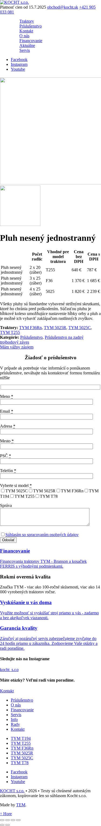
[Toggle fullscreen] (13, 820)
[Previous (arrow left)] (2, 825)
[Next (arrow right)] (7, 825)
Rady (15, 724)
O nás (24, 35)
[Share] (7, 820)
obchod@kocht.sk (62, 7)
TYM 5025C (79, 327)
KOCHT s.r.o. (12, 790)
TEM (20, 804)
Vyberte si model (16, 485)
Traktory (26, 21)
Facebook (19, 59)
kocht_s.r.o (9, 669)
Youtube (18, 69)
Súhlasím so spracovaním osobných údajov (42, 534)
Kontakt (26, 31)
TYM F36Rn (30, 327)
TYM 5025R (55, 327)
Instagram (19, 64)
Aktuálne (27, 45)
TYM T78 (20, 762)
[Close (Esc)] (2, 820)
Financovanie (30, 40)
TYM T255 (10, 332)
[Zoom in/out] (18, 820)
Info (14, 719)
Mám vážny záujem (16, 347)
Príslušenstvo (30, 26)
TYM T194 (21, 738)
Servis (24, 50)
